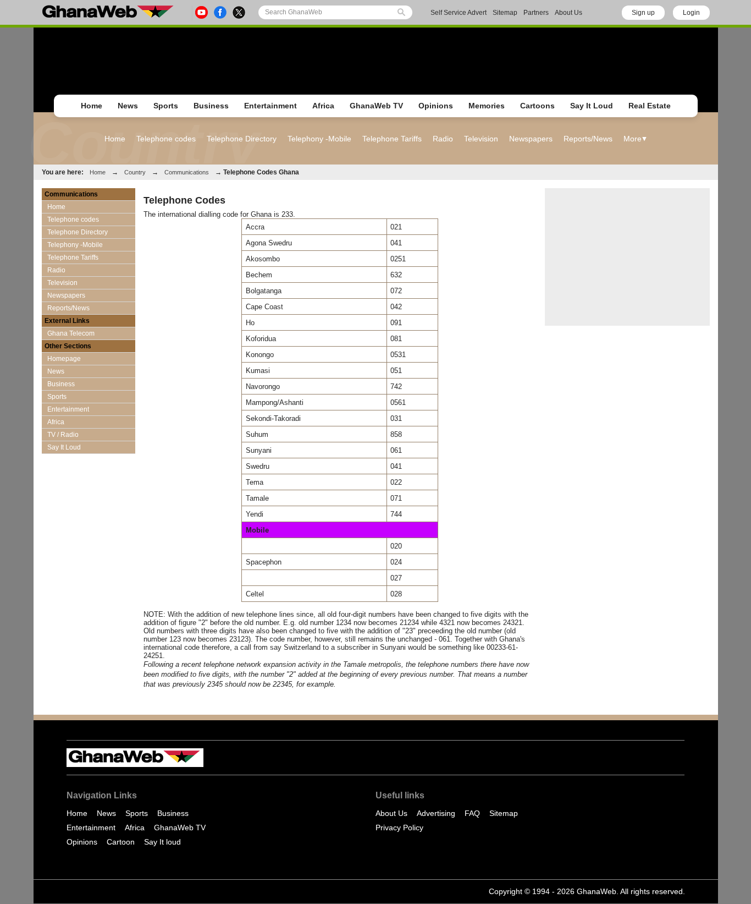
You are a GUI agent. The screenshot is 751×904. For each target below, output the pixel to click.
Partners (536, 13)
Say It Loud (591, 105)
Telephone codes (166, 138)
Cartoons (537, 105)
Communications (186, 172)
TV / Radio (63, 435)
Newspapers (531, 138)
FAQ (472, 813)
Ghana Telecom (71, 333)
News (128, 105)
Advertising (436, 813)
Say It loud (162, 841)
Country (135, 172)
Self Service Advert (458, 13)
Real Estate (649, 105)
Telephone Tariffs (392, 138)
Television (481, 138)
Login (691, 13)
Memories (486, 105)
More (632, 138)
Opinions (435, 105)
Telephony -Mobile (319, 138)
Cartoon (121, 841)
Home (91, 105)
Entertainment (270, 105)
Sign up (643, 13)
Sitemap (505, 13)
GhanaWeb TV (376, 105)
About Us (568, 13)
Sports (165, 105)
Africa (323, 105)
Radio (443, 138)
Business (211, 105)
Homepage (64, 359)
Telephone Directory (242, 138)
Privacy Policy (399, 827)
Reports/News (588, 138)
